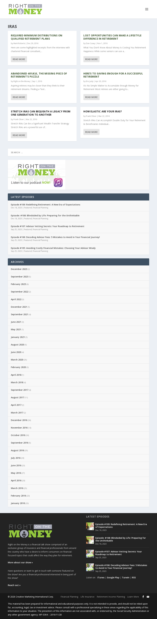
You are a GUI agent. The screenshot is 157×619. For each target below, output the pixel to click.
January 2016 (18, 503)
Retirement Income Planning (111, 596)
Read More (19, 59)
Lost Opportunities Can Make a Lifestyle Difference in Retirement (112, 37)
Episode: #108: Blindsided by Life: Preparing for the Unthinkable (45, 215)
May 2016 (16, 472)
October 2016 (18, 435)
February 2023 (18, 284)
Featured (28, 207)
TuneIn (125, 577)
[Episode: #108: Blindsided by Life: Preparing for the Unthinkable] (90, 540)
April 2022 (16, 299)
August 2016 (17, 450)
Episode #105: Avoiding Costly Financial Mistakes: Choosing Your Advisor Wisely (53, 248)
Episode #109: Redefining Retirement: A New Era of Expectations (45, 204)
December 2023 (19, 269)
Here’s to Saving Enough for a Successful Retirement (113, 75)
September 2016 (19, 442)
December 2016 (19, 420)
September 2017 (19, 389)
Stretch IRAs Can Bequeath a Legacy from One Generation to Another (41, 113)
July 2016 (15, 457)
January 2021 (18, 337)
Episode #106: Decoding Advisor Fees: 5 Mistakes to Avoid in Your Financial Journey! (55, 237)
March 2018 (17, 382)
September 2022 (19, 291)
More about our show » (20, 562)
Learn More (133, 596)
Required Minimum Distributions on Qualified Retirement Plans (36, 37)
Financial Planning (40, 207)
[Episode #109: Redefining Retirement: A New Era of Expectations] (90, 526)
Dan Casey (90, 43)
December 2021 (19, 306)
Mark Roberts (19, 43)
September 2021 (19, 314)
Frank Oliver (18, 119)
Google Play (113, 577)
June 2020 (16, 352)
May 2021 (16, 329)
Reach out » (14, 585)
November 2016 (19, 427)
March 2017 (17, 412)
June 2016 (16, 465)
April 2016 (16, 480)
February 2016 (18, 495)
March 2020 (17, 359)
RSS (134, 577)
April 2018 (16, 374)
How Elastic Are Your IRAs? (102, 111)
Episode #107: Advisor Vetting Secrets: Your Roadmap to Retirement (47, 226)
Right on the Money (21, 81)
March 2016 (17, 488)
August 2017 (17, 397)
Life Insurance (87, 596)
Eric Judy (89, 81)
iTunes (100, 577)
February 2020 (18, 367)
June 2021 (16, 321)
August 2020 (17, 344)
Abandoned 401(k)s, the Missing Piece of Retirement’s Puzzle (39, 75)
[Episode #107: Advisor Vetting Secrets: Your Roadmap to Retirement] (90, 553)
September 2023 (19, 276)
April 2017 (16, 404)
